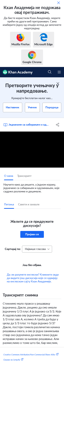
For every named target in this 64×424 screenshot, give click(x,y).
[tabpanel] (32, 186)
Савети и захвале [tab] (28, 204)
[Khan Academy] (16, 72)
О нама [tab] (8, 176)
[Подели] (58, 124)
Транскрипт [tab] (24, 176)
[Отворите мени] (59, 72)
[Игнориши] (58, 2)
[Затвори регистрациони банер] (57, 83)
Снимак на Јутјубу (11, 360)
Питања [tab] (9, 204)
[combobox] (37, 249)
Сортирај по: (13, 249)
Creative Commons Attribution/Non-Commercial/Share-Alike (29, 355)
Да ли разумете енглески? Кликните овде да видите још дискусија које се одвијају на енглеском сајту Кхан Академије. (33, 278)
